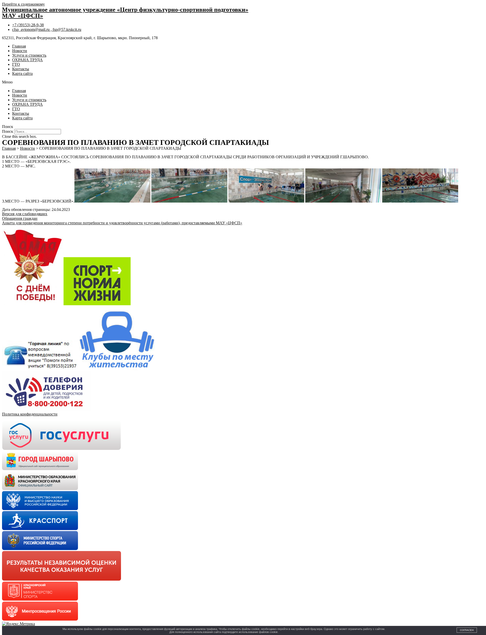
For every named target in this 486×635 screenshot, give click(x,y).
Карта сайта (22, 73)
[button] (243, 82)
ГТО (16, 64)
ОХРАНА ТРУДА (27, 60)
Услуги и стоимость (29, 55)
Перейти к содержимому (23, 4)
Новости (19, 51)
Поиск (7, 131)
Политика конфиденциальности (29, 414)
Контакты (20, 69)
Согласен (467, 630)
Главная (19, 46)
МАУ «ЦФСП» (22, 15)
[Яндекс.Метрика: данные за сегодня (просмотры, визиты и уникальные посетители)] (18, 624)
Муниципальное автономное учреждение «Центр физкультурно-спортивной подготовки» (125, 9)
